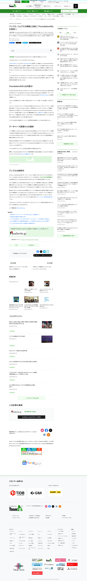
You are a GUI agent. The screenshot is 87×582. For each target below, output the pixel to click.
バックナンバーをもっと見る (32, 398)
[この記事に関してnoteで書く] (47, 251)
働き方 (49, 545)
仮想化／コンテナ (51, 14)
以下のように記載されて (25, 154)
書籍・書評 (74, 536)
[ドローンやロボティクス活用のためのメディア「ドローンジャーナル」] (60, 569)
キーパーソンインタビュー (63, 536)
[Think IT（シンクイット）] (15, 510)
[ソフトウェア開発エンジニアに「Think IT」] (49, 560)
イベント (73, 540)
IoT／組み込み (60, 14)
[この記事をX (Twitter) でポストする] (41, 251)
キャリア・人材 (22, 548)
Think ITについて (58, 6)
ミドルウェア (50, 534)
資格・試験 (12, 548)
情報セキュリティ (61, 540)
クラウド (43, 14)
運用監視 (30, 545)
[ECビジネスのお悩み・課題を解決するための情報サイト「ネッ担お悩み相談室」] (37, 573)
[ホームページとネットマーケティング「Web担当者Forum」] (60, 560)
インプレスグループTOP (66, 517)
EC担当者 (54, 1)
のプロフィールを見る (31, 417)
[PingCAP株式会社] (17, 493)
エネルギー (50, 2)
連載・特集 (12, 14)
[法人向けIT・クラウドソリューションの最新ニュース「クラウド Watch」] (37, 565)
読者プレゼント (47, 6)
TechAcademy (75, 545)
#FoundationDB (30, 239)
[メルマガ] (42, 430)
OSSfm (62, 16)
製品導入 (42, 1)
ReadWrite (74, 547)
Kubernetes (19, 16)
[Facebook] (46, 430)
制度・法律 (12, 551)
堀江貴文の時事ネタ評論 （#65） (18, 217)
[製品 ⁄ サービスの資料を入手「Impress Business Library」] (37, 569)
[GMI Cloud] (36, 493)
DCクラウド (61, 1)
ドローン (54, 2)
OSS (11, 543)
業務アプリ (12, 540)
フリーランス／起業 (32, 548)
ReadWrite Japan (29, 19)
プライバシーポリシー (17, 517)
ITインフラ (18, 14)
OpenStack (26, 16)
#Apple (23, 239)
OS (73, 14)
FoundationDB (27, 63)
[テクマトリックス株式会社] (55, 492)
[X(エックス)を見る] (53, 506)
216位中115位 (43, 95)
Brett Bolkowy (21, 208)
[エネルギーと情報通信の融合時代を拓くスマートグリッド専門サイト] (60, 565)
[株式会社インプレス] (19, 567)
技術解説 (74, 533)
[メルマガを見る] (46, 506)
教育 (49, 548)
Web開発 (49, 537)
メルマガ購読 (29, 6)
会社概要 (47, 517)
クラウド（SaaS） (22, 540)
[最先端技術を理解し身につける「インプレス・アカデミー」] (72, 569)
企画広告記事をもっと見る (68, 235)
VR (45, 16)
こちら (39, 229)
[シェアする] (38, 251)
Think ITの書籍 (56, 16)
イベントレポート (33, 16)
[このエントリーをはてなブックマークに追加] (44, 251)
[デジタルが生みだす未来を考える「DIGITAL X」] (49, 569)
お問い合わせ (48, 515)
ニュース (73, 531)
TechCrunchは (13, 63)
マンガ (49, 16)
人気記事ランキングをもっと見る (69, 94)
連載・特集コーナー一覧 (20, 19)
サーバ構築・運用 (61, 543)
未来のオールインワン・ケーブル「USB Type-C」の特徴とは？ (25, 214)
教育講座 (57, 2)
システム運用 (12, 545)
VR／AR (20, 543)
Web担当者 (50, 1)
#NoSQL (36, 239)
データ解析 (31, 540)
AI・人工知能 (13, 16)
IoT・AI (57, 1)
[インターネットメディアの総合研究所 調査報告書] (72, 560)
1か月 (74, 32)
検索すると (41, 112)
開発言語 (30, 537)
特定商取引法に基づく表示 (34, 517)
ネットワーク (31, 14)
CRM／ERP (50, 540)
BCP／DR (21, 545)
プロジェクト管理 (51, 543)
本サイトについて (16, 515)
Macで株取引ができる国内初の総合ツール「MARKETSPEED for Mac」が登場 (29, 221)
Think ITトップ (11, 19)
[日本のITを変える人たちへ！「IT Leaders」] (49, 565)
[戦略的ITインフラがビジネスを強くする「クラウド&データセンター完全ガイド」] (37, 560)
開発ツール (40, 537)
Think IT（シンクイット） (15, 5)
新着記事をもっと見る (68, 144)
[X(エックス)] (50, 430)
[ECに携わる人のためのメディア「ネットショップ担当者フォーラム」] (72, 565)
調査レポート (60, 538)
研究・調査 (66, 1)
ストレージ (38, 14)
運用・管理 (40, 543)
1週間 (67, 32)
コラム (73, 543)
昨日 (60, 32)
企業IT (34, 1)
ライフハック (40, 548)
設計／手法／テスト (22, 538)
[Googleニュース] (44, 434)
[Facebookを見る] (49, 506)
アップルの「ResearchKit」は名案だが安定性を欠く (22, 223)
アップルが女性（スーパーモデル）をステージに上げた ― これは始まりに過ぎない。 (30, 219)
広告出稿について (67, 6)
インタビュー (41, 16)
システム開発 (67, 14)
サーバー (24, 14)
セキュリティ (40, 545)
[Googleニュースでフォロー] (56, 506)
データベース (12, 537)
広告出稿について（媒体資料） (34, 515)
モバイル (39, 540)
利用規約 (64, 515)
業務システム (60, 533)
